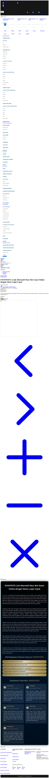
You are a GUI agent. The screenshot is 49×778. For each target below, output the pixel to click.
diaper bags (5, 147)
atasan (4, 74)
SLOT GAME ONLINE (5, 773)
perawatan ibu (6, 222)
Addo (5, 30)
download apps (13, 3)
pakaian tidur (6, 121)
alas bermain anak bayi (8, 247)
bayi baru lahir (5, 127)
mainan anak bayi (7, 250)
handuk (4, 241)
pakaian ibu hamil (7, 103)
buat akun (5, 272)
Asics (5, 33)
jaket (3, 98)
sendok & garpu (5, 185)
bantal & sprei (6, 156)
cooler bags (5, 199)
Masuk (2, 259)
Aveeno (12, 33)
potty (4, 235)
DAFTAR (34, 13)
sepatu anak (5, 65)
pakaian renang (6, 87)
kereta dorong (6, 125)
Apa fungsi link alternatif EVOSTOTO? (13, 661)
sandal (4, 67)
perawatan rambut (6, 214)
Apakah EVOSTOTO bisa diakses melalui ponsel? (16, 674)
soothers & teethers (7, 173)
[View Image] (0, 578)
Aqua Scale (42, 30)
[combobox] (6, 263)
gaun (3, 78)
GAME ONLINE (3, 764)
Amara (34, 30)
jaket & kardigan (6, 82)
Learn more (15, 287)
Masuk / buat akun (6, 271)
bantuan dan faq (15, 756)
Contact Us (40, 13)
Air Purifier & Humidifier (7, 232)
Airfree (19, 30)
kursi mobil (5, 135)
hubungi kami (15, 753)
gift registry (27, 3)
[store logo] (9, 16)
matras (4, 164)
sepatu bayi (5, 63)
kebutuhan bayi (6, 49)
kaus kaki (4, 69)
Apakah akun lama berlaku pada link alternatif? (15, 665)
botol (4, 168)
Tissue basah (5, 226)
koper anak (5, 132)
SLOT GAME (3, 761)
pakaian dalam (5, 100)
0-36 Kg (4, 139)
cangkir (4, 181)
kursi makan (6, 202)
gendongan (5, 142)
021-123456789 (15, 759)
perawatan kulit (5, 208)
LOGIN (28, 13)
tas (3, 42)
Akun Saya (2, 258)
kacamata (4, 44)
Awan (19, 33)
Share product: (3, 299)
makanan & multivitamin (9, 191)
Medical (4, 230)
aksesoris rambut (5, 46)
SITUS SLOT (3, 758)
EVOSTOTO (5, 595)
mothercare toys (5, 252)
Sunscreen (4, 210)
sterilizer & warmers (7, 171)
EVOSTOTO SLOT (4, 755)
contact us (41, 19)
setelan (4, 80)
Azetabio (27, 33)
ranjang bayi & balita (8, 159)
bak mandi (5, 238)
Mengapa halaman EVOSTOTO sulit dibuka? (14, 671)
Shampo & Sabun (6, 212)
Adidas (12, 30)
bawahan (4, 76)
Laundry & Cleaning (6, 228)
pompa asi (4, 195)
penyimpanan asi (5, 197)
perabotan (5, 162)
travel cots (5, 144)
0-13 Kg (4, 137)
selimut (4, 153)
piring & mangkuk (6, 183)
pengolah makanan (7, 188)
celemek (5, 176)
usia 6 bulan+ (5, 129)
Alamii (27, 30)
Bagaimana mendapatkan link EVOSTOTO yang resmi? (17, 668)
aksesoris (4, 84)
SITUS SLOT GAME (4, 770)
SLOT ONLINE (3, 767)
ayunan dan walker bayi (8, 245)
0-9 (43, 26)
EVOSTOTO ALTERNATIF (6, 752)
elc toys (4, 254)
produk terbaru (6, 38)
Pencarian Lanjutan (4, 264)
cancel (2, 265)
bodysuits (4, 58)
